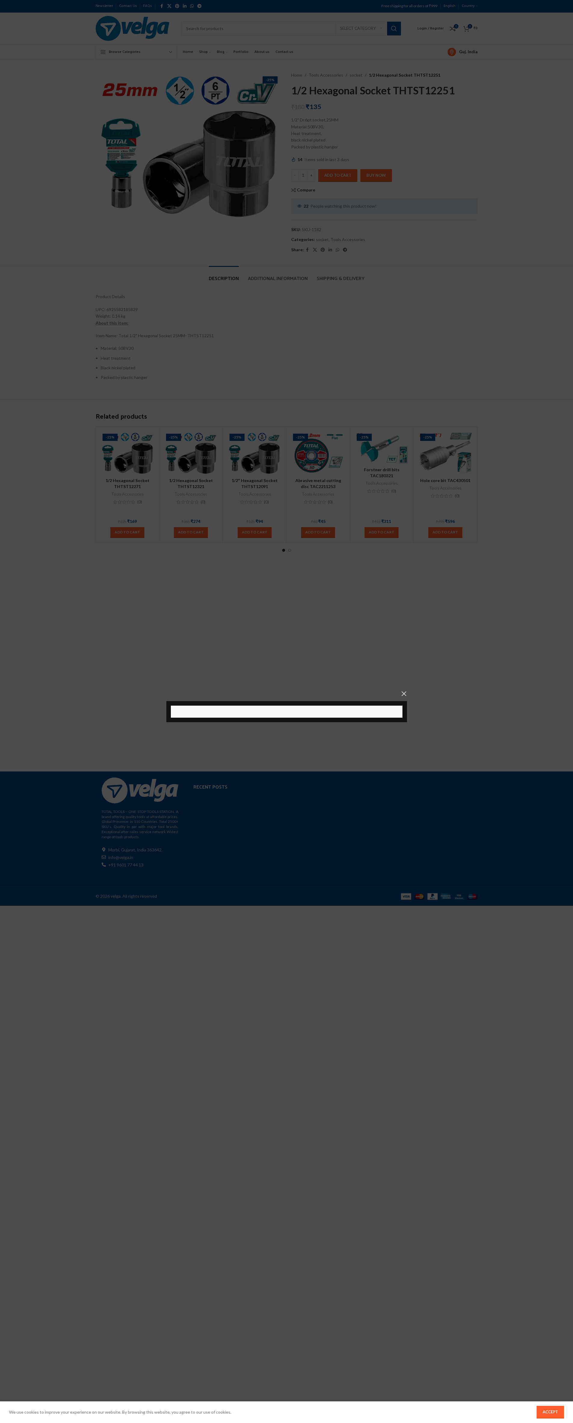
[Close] (403, 693)
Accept (550, 1411)
